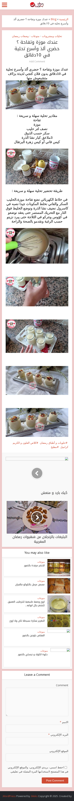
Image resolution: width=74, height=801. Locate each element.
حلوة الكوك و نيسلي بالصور (33, 654)
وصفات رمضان (20, 36)
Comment (62, 685)
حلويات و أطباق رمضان (53, 442)
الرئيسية (63, 19)
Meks (34, 796)
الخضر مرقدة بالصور (34, 565)
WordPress (9, 796)
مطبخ (54, 447)
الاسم (64, 722)
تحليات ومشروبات (52, 36)
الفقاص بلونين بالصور (33, 635)
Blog (53, 19)
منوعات (35, 36)
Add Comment (37, 61)
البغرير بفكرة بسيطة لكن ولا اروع (27, 620)
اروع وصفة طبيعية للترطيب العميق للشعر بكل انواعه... (26, 603)
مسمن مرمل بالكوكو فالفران (30, 584)
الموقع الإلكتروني (58, 751)
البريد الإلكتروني (58, 734)
